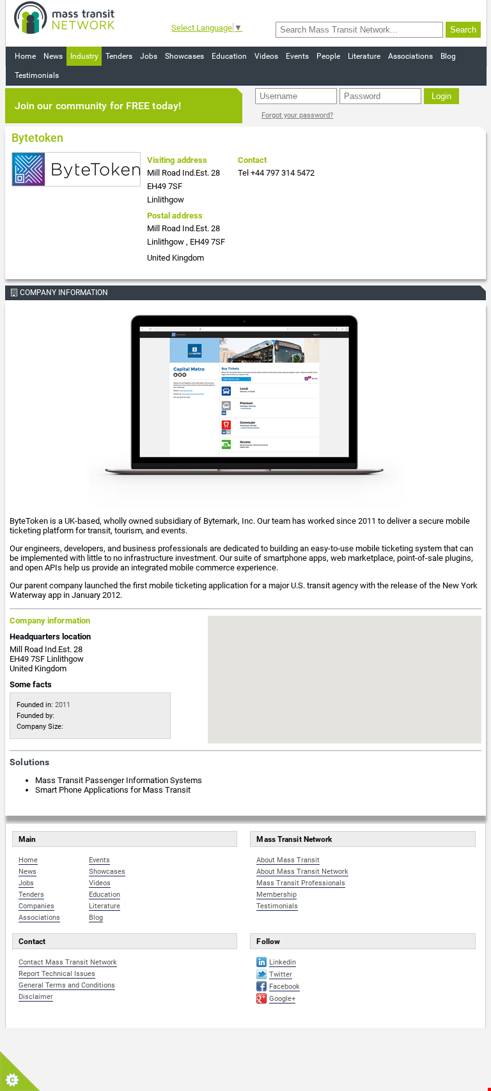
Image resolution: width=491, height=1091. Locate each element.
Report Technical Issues (57, 974)
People (328, 56)
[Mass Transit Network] (64, 17)
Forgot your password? (297, 115)
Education (229, 56)
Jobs (148, 56)
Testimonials (37, 75)
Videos (266, 56)
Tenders (118, 56)
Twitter (280, 974)
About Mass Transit (288, 860)
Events (297, 56)
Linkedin (282, 962)
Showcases (184, 56)
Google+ (282, 999)
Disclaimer (36, 997)
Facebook (284, 986)
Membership (276, 894)
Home (25, 56)
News (53, 56)
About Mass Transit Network (302, 871)
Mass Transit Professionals (300, 883)
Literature (364, 56)
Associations (410, 56)
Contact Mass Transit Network (68, 962)
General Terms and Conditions (67, 985)
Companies (36, 906)
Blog (448, 56)
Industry (84, 56)
